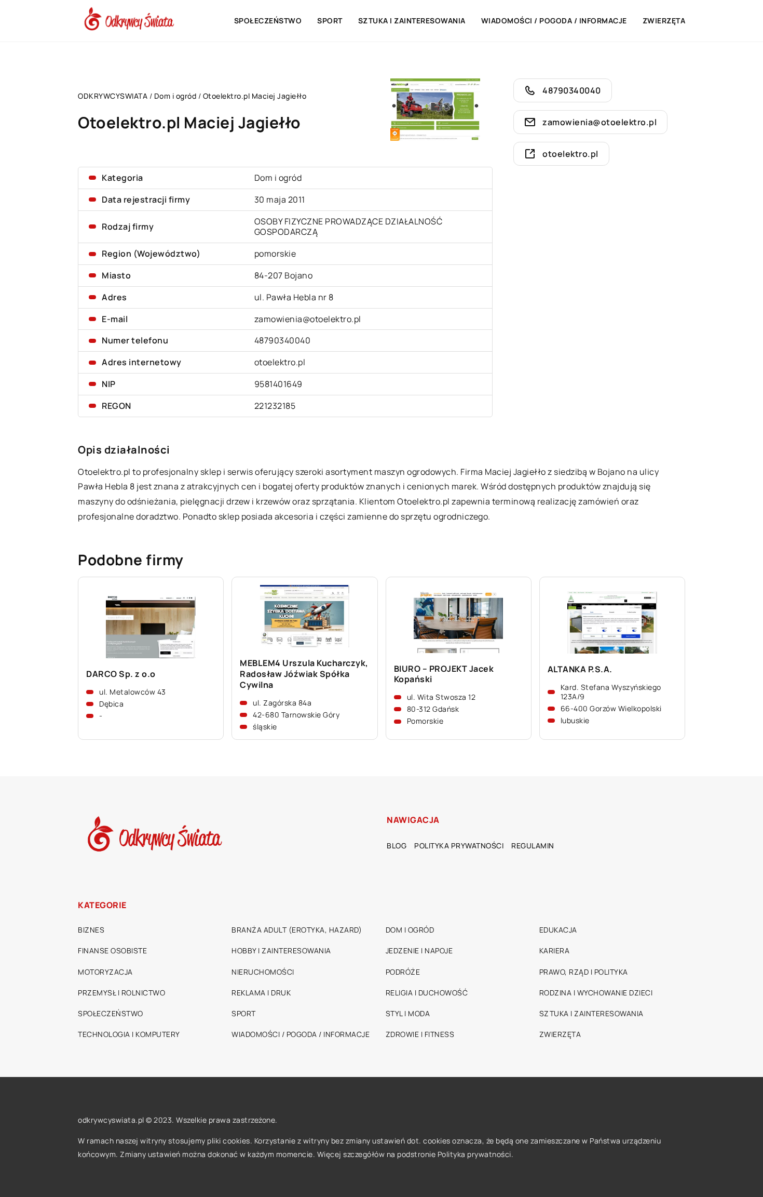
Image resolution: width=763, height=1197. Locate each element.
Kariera (554, 950)
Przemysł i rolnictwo (121, 993)
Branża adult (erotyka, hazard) (296, 930)
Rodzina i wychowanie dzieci (596, 993)
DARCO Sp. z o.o (121, 674)
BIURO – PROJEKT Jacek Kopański (444, 674)
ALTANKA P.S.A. (580, 669)
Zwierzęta (664, 20)
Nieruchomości (262, 972)
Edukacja (558, 930)
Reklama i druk (261, 993)
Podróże (403, 972)
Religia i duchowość (427, 993)
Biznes (91, 930)
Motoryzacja (105, 972)
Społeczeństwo (268, 20)
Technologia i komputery (129, 1034)
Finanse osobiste (112, 950)
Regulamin (532, 845)
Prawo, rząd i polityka (583, 972)
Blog (396, 845)
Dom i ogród (278, 177)
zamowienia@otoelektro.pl (307, 319)
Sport (330, 20)
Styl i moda (408, 1013)
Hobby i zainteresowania (281, 950)
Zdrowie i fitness (420, 1034)
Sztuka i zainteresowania (412, 20)
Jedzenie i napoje (419, 950)
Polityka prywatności (458, 845)
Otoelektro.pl (104, 471)
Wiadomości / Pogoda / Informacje (554, 20)
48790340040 (282, 340)
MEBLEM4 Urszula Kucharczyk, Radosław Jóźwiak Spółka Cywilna (304, 674)
